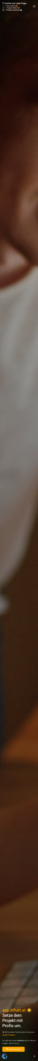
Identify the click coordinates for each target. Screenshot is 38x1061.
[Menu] (34, 6)
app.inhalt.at (14, 1010)
